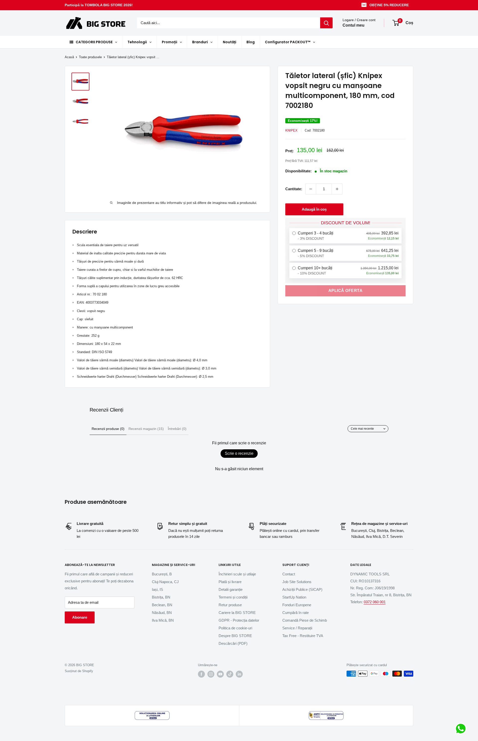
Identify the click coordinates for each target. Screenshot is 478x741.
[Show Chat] (462, 728)
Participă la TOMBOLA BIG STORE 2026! (99, 5)
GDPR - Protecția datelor (239, 620)
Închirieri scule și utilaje (237, 574)
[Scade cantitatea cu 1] (310, 189)
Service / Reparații (297, 628)
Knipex (291, 130)
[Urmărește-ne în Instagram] (210, 674)
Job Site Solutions (296, 582)
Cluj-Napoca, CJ (165, 582)
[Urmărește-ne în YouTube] (220, 674)
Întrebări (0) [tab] (177, 429)
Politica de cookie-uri (235, 628)
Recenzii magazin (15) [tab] (146, 429)
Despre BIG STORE (235, 636)
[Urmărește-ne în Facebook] (201, 674)
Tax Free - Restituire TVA (302, 636)
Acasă (69, 57)
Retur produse (230, 605)
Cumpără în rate (295, 612)
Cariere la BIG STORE (237, 612)
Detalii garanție (230, 589)
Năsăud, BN (162, 612)
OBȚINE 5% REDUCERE (389, 5)
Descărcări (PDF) (233, 643)
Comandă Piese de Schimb (304, 620)
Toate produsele (90, 57)
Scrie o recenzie (239, 453)
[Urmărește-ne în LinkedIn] (239, 674)
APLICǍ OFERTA (345, 290)
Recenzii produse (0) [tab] (108, 429)
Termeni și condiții (233, 597)
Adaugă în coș (314, 209)
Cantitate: (293, 189)
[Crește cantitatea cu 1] (337, 189)
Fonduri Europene (296, 605)
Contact (288, 574)
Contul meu (353, 25)
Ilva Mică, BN (163, 620)
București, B (162, 574)
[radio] (345, 235)
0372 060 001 (375, 602)
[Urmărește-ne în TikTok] (229, 674)
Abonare (79, 617)
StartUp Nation (294, 597)
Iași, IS (157, 589)
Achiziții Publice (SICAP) (302, 589)
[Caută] (326, 22)
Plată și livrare (230, 582)
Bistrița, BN (161, 597)
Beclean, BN (162, 605)
